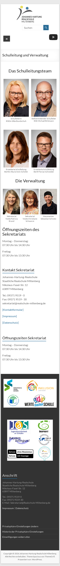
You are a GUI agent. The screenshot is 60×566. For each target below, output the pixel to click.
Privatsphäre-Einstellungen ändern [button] (20, 526)
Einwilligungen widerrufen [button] (16, 536)
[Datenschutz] (10, 322)
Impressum (8, 508)
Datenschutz (22, 508)
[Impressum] (9, 316)
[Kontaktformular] (13, 309)
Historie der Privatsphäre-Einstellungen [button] (23, 531)
